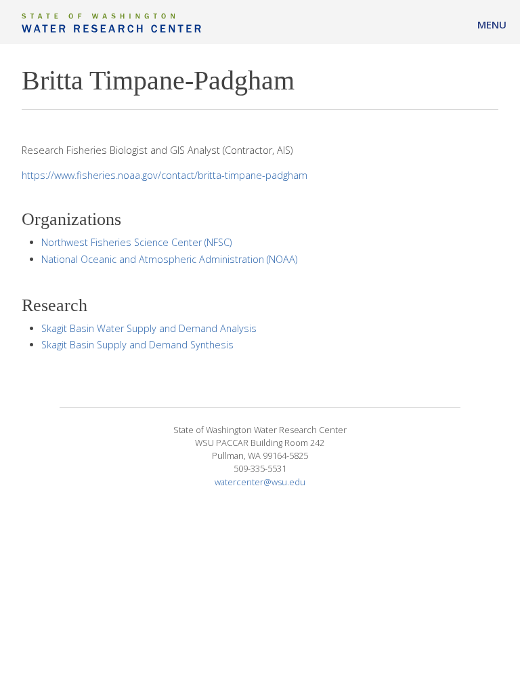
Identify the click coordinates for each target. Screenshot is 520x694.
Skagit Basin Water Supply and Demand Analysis (149, 328)
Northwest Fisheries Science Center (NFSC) (136, 242)
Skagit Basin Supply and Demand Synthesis (137, 344)
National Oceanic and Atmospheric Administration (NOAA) (169, 259)
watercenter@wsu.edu (260, 482)
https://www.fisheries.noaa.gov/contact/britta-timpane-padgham (164, 175)
